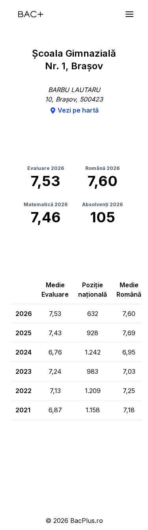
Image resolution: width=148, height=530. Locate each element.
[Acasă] (31, 14)
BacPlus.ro (86, 520)
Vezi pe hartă (78, 110)
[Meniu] (129, 14)
